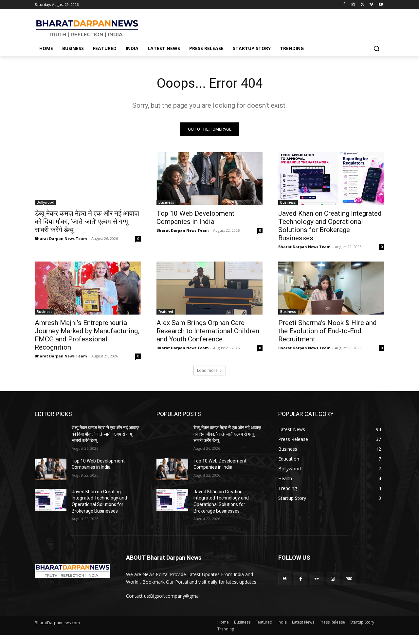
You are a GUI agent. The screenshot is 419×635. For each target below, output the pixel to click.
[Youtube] (380, 5)
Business (166, 202)
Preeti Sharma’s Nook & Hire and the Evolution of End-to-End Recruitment (327, 331)
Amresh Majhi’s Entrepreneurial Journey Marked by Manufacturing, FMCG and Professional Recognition (87, 335)
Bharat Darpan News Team (61, 238)
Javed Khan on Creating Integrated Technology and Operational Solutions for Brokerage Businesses (330, 225)
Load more (207, 370)
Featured (165, 311)
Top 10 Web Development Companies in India (195, 217)
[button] (376, 48)
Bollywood (45, 202)
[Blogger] (284, 578)
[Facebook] (344, 5)
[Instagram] (353, 5)
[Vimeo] (371, 5)
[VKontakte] (349, 578)
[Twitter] (362, 5)
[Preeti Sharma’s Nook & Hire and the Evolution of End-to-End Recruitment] (331, 288)
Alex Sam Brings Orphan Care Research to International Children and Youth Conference (207, 331)
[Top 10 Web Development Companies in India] (209, 178)
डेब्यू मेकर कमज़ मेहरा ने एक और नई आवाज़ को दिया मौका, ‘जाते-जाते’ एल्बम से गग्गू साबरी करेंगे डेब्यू (87, 221)
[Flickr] (316, 578)
